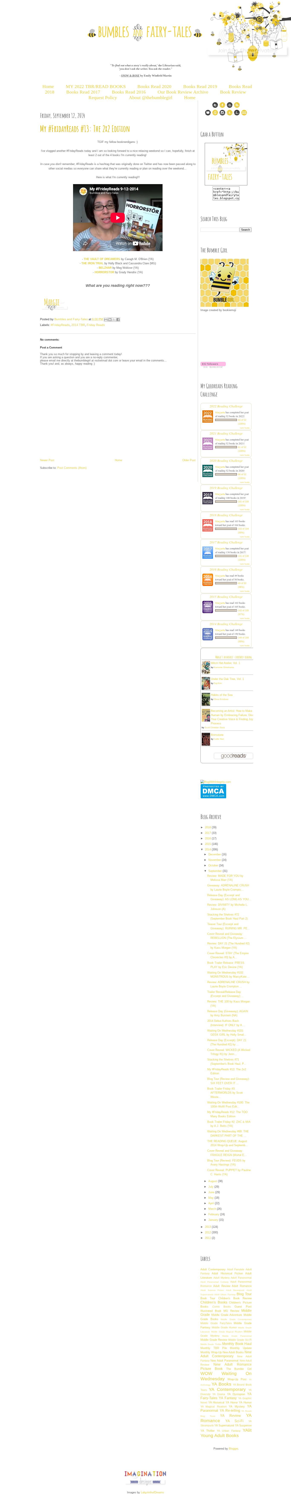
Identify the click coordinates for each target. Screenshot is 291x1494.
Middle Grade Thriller (210, 1344)
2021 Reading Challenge (226, 433)
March (212, 1208)
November (215, 859)
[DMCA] (213, 797)
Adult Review (221, 1286)
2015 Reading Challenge (226, 596)
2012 (208, 1232)
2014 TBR (78, 325)
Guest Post (243, 1306)
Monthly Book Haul (237, 1344)
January (213, 1219)
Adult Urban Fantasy (224, 1294)
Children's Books (213, 1302)
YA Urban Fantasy (229, 1430)
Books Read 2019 (200, 86)
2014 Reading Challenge (226, 623)
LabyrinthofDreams (152, 1492)
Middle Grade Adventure (226, 1314)
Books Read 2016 (129, 92)
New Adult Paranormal (224, 1360)
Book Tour (207, 1298)
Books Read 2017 (83, 92)
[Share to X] (114, 319)
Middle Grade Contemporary (236, 1319)
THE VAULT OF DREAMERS (102, 259)
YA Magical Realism (213, 1406)
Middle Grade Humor (224, 1327)
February (214, 1214)
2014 (208, 849)
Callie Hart (219, 739)
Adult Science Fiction (212, 1290)
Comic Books (221, 1306)
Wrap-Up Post (237, 1379)
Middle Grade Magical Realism (226, 1332)
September (215, 871)
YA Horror (232, 1402)
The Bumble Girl (239, 1368)
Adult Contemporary (213, 1269)
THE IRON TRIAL (92, 263)
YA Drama (218, 1394)
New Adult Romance (232, 1364)
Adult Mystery (221, 1277)
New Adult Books (233, 1352)
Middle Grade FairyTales (216, 1323)
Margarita (220, 412)
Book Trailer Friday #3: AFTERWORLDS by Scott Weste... (225, 1093)
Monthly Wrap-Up (211, 1352)
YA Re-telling (230, 1410)
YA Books (221, 1384)
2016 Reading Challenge (226, 569)
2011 (208, 1238)
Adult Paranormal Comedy (214, 1282)
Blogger (233, 1448)
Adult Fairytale (235, 1269)
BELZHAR (105, 267)
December (215, 854)
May (211, 1197)
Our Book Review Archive (183, 92)
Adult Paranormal (241, 1277)
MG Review (231, 1310)
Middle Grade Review (213, 1339)
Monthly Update (241, 1348)
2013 (208, 1226)
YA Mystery (237, 1406)
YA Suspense (243, 1425)
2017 (208, 832)
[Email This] (106, 319)
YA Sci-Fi (234, 1421)
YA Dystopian (236, 1394)
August (213, 1181)
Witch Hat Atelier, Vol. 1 (225, 663)
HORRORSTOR (104, 272)
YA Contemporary (227, 1389)
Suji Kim (218, 683)
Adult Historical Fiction (227, 1273)
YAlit (247, 1430)
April (211, 1203)
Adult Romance (242, 1286)
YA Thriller (207, 1430)
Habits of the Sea (221, 695)
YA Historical (216, 1402)
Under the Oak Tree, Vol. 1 (227, 679)
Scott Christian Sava (215, 727)
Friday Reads (96, 325)
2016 (208, 838)
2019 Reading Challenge (226, 487)
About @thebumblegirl (150, 97)
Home (48, 86)
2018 (208, 827)
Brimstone (217, 734)
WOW (206, 1373)
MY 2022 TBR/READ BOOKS (96, 86)
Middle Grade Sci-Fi (240, 1339)
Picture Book (211, 1368)
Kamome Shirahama (224, 667)
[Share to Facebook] (118, 319)
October (213, 865)
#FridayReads (60, 325)
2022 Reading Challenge (226, 406)
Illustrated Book (210, 1310)
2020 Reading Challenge (226, 460)
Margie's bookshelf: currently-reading (233, 657)
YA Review (230, 1415)
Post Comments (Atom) (71, 467)
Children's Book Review (235, 1298)
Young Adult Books (219, 1435)
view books (245, 427)
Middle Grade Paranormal (237, 1336)
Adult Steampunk (235, 1290)
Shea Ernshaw (221, 699)
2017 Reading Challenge (226, 542)
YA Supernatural (224, 1425)
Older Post (189, 460)
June (211, 1192)
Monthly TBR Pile (213, 1348)
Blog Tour (244, 1294)
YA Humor (245, 1402)
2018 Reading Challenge (226, 515)
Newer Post (47, 460)
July (211, 1186)
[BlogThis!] (110, 319)
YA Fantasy (228, 1398)
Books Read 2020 (154, 86)
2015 (208, 844)
